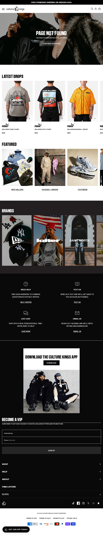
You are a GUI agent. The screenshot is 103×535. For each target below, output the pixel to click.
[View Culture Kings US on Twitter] (88, 503)
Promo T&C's (72, 518)
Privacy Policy (58, 518)
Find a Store (9, 486)
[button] (99, 8)
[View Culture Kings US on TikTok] (73, 503)
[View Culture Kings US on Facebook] (78, 503)
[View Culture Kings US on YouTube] (93, 503)
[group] (17, 240)
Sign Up (51, 450)
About (5, 479)
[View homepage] (15, 8)
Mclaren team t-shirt (10, 129)
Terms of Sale (45, 518)
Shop (5, 464)
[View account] (95, 8)
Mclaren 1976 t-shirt (43, 129)
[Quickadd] (30, 119)
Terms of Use (31, 518)
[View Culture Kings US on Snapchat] (98, 503)
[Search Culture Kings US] (91, 8)
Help (4, 471)
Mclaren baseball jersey (77, 129)
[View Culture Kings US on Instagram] (83, 503)
